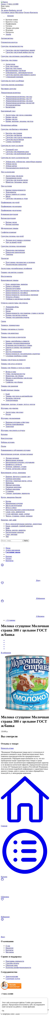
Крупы (8, 501)
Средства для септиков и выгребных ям (16, 56)
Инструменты (6, 276)
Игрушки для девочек (9, 408)
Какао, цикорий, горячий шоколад (19, 526)
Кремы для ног (11, 117)
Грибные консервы (13, 479)
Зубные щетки (11, 166)
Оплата (27, 12)
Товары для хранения (9, 386)
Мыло (8, 196)
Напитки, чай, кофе (8, 520)
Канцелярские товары (9, 280)
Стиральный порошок (14, 77)
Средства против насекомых (12, 85)
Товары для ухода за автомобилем (19, 396)
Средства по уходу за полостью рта (15, 158)
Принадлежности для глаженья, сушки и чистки (25, 313)
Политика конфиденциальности (18, 967)
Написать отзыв (7, 748)
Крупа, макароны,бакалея (11, 497)
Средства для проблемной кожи (18, 154)
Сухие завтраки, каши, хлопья (18, 514)
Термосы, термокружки (10, 325)
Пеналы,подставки (13, 288)
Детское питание (12, 458)
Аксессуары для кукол (14, 412)
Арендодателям (12, 976)
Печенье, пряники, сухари (16, 466)
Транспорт (10, 426)
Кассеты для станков (14, 133)
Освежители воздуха (9, 42)
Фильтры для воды (13, 398)
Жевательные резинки (14, 460)
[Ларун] (25, 2)
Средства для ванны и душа (17, 198)
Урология (4, 258)
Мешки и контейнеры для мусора (19, 378)
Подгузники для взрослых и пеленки (20, 262)
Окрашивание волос (14, 178)
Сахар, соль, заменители (15, 512)
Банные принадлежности (16, 190)
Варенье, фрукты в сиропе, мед (18, 477)
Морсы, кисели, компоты (16, 530)
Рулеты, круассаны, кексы (16, 469)
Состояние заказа (8, 12)
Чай (7, 536)
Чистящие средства (8, 89)
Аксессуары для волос (14, 176)
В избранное (6, 653)
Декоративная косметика (11, 93)
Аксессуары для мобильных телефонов (16, 268)
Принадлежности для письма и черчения (22, 295)
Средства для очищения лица (17, 152)
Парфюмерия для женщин (11, 206)
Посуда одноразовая (14, 352)
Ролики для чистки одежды (16, 315)
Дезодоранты (11, 192)
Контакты (34, 12)
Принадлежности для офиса (17, 293)
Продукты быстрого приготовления (20, 510)
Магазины (19, 12)
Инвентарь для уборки (14, 376)
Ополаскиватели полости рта (17, 168)
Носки (8, 311)
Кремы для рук (11, 119)
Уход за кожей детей (14, 242)
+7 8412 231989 (12, 4)
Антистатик (10, 64)
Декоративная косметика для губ (19, 99)
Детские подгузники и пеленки (18, 240)
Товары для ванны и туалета (12, 329)
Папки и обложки (13, 286)
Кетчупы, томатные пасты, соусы (19, 481)
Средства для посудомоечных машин (20, 50)
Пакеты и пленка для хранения (18, 347)
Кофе (8, 528)
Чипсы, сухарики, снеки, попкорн (19, 516)
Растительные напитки (15, 532)
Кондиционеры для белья (16, 70)
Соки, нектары (11, 534)
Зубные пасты (11, 164)
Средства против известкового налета (21, 75)
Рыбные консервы (13, 489)
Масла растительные (14, 505)
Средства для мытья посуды (12, 46)
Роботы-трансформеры (15, 424)
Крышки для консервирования (18, 343)
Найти (26, 541)
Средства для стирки (9, 60)
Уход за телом (6, 186)
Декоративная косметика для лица (19, 101)
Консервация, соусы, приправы (13, 473)
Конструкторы (6, 438)
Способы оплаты (12, 963)
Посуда (8, 349)
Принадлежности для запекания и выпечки (23, 354)
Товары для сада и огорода (11, 364)
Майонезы (10, 483)
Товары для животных (10, 333)
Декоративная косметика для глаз (19, 97)
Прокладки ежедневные (15, 250)
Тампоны (9, 254)
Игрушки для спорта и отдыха (13, 430)
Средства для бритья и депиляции (14, 129)
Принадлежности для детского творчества (22, 291)
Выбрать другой (15, 10)
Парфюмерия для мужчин (11, 210)
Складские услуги (13, 979)
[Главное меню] (4, 544)
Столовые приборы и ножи (16, 356)
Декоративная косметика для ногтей (20, 103)
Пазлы (3, 446)
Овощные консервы (13, 487)
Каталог (9, 556)
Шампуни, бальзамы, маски (17, 182)
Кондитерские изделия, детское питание (17, 454)
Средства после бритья (15, 139)
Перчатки (9, 380)
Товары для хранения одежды (17, 317)
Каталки (4, 434)
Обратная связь (12, 965)
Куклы (8, 414)
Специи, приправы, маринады (18, 493)
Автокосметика (7, 38)
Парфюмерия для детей (10, 202)
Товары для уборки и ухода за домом (15, 368)
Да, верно (5, 10)
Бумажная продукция (9, 214)
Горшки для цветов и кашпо (12, 272)
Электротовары (12, 400)
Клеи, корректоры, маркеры (17, 284)
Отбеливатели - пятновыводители (19, 73)
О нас (8, 946)
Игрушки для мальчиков (10, 418)
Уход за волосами (8, 172)
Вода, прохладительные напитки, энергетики (24, 524)
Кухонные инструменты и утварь (19, 345)
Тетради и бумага (12, 297)
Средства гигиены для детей (12, 236)
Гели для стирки (12, 66)
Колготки (9, 309)
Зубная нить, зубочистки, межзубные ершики (24, 162)
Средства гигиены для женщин (13, 246)
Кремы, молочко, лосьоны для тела (19, 121)
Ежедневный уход (8, 111)
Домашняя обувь (12, 307)
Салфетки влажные (8, 232)
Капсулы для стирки (14, 68)
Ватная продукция (8, 218)
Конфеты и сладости (14, 464)
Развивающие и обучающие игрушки (15, 450)
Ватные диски (11, 222)
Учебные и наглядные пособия (18, 299)
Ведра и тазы (11, 372)
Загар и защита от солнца (16, 194)
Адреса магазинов (13, 550)
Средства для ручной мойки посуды (20, 52)
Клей (8, 394)
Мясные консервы (13, 485)
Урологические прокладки (16, 264)
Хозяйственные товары (10, 390)
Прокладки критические (15, 252)
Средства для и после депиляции (19, 137)
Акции (8, 554)
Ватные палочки (12, 224)
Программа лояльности (15, 961)
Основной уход (12, 149)
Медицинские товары (9, 228)
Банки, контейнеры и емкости (17, 341)
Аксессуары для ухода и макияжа (19, 115)
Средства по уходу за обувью (12, 81)
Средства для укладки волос (17, 180)
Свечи (3, 321)
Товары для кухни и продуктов (13, 337)
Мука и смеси (11, 508)
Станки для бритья (13, 142)
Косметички (10, 107)
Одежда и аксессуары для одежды (14, 303)
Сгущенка (10, 491)
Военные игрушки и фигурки (17, 422)
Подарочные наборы (9, 125)
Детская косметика (13, 105)
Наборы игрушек (8, 442)
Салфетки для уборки (14, 382)
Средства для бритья (14, 135)
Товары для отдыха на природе (13, 360)
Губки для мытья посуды (15, 374)
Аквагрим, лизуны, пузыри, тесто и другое (18, 404)
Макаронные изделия (14, 503)
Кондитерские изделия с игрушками (20, 462)
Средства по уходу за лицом (12, 146)
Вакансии (9, 948)
